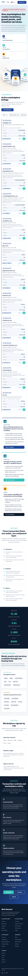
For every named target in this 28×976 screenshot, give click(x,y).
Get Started (21, 2)
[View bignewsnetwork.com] (14, 278)
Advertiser (8, 892)
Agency (14, 896)
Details (19, 138)
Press (3, 957)
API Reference (18, 941)
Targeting (4, 926)
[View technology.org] (14, 378)
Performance (18, 928)
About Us (4, 953)
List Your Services (10, 514)
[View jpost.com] (14, 253)
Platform (4, 921)
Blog (16, 937)
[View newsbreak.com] (14, 328)
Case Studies (4, 930)
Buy (24, 138)
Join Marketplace (7, 109)
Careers (3, 955)
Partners (3, 959)
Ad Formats (4, 923)
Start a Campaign (10, 447)
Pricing (3, 928)
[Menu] (8, 2)
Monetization (18, 926)
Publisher (19, 892)
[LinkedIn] (2, 973)
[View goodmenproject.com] (14, 154)
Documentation (18, 939)
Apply (16, 930)
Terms (22, 968)
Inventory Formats (19, 923)
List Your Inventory (10, 480)
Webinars (17, 944)
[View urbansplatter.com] (14, 179)
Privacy (19, 968)
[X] (4, 973)
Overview (17, 921)
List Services (4, 939)
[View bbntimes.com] (14, 303)
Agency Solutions (5, 941)
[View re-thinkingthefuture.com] (14, 204)
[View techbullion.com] (14, 229)
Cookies (3, 970)
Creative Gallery (5, 944)
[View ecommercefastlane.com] (14, 353)
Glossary (17, 946)
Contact (3, 946)
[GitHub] (6, 973)
